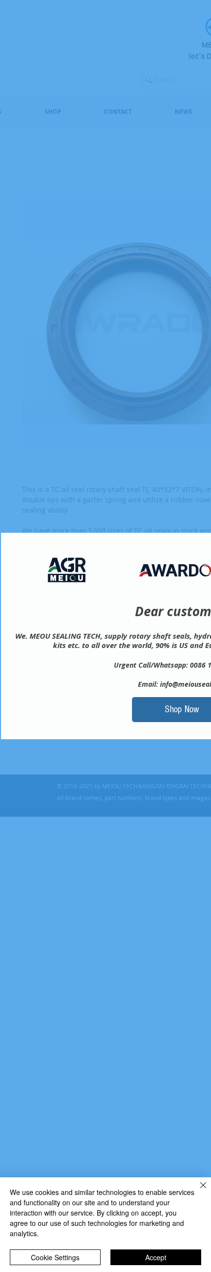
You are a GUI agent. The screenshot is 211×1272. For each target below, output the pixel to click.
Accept (155, 1257)
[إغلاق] (197, 1191)
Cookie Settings (55, 1257)
